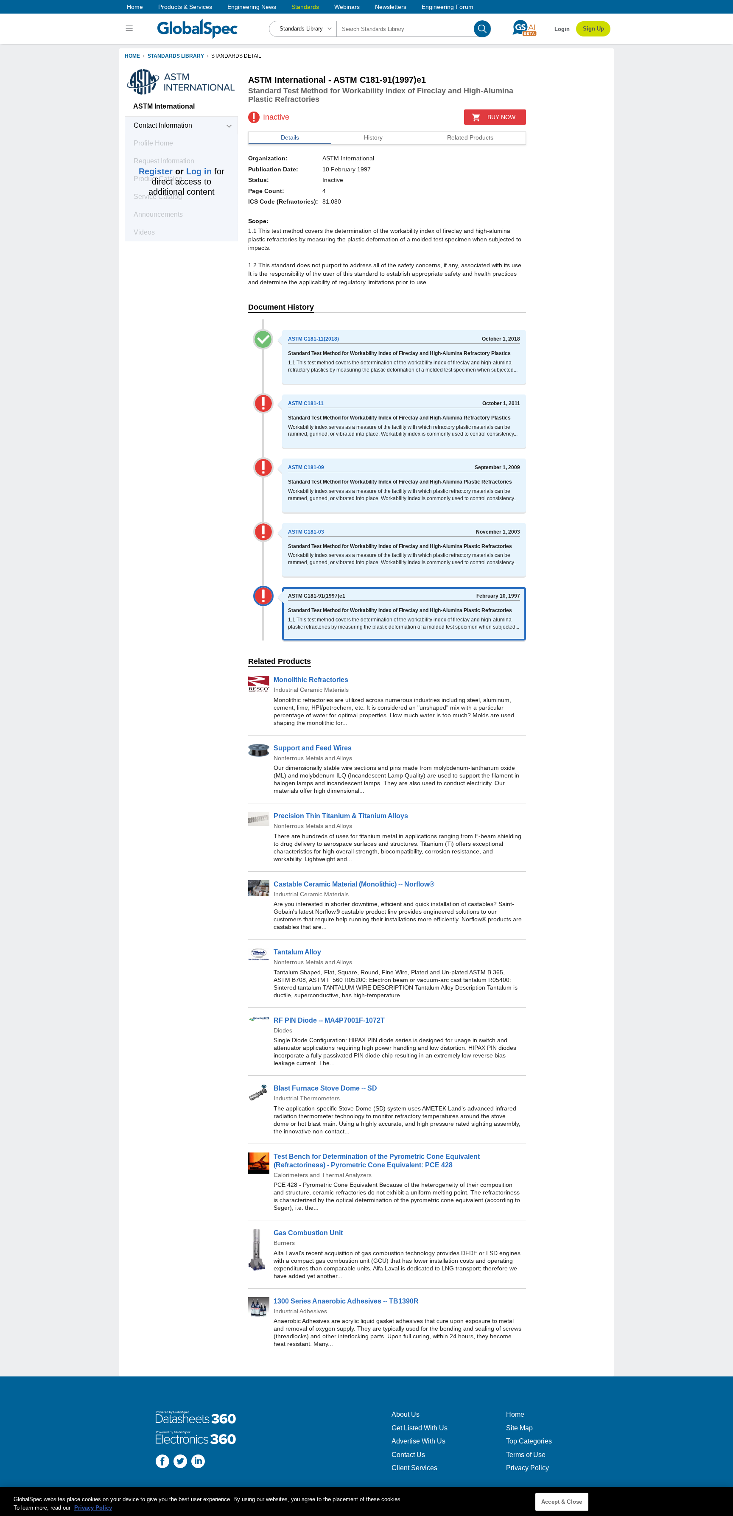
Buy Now (501, 117)
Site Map (519, 1428)
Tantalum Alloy (297, 952)
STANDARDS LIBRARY (176, 56)
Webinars (347, 6)
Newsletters (390, 6)
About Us (406, 1414)
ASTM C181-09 (306, 467)
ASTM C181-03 (306, 532)
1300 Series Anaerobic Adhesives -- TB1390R (346, 1301)
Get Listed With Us (420, 1428)
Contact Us (408, 1454)
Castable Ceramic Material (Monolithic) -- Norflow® (354, 884)
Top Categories (529, 1441)
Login (562, 29)
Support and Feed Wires (313, 748)
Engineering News (251, 6)
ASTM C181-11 (306, 403)
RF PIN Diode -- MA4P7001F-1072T (329, 1020)
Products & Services (185, 6)
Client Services (414, 1467)
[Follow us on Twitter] (180, 1462)
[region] (366, 1501)
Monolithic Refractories (311, 679)
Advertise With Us (418, 1441)
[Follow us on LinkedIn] (198, 1462)
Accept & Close (561, 1502)
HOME (132, 56)
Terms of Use (526, 1454)
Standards (305, 6)
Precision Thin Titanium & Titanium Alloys (341, 816)
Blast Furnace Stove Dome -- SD (325, 1088)
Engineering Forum (447, 6)
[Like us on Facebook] (162, 1462)
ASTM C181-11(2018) (313, 339)
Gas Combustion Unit (308, 1232)
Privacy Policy (527, 1467)
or (175, 171)
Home (135, 6)
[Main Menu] (130, 28)
